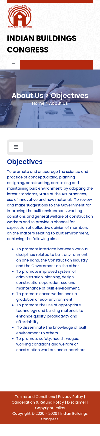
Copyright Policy (50, 408)
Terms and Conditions (35, 396)
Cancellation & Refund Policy (38, 402)
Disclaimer (76, 402)
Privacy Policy (70, 396)
